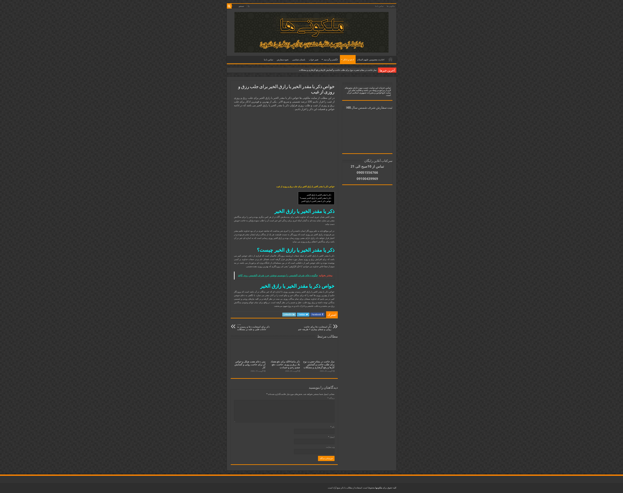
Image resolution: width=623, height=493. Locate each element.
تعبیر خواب (313, 59)
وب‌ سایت (330, 447)
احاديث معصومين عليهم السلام (370, 59)
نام (332, 427)
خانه (390, 59)
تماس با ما (379, 6)
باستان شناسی (298, 59)
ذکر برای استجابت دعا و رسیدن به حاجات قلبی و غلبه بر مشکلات (253, 327)
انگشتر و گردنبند (331, 59)
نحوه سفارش (283, 59)
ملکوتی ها (391, 6)
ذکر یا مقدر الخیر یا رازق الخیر (319, 195)
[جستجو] (229, 6)
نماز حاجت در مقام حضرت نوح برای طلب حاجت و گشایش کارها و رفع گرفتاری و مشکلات (338, 70)
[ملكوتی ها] (311, 32)
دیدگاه (331, 398)
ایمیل (331, 437)
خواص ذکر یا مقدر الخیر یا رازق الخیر (316, 201)
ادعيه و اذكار (348, 59)
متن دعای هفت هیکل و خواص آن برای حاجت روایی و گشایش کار (249, 364)
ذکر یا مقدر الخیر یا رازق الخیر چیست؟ (315, 198)
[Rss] (248, 6)
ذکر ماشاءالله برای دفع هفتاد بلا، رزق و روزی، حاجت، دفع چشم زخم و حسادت (285, 364)
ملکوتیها (378, 488)
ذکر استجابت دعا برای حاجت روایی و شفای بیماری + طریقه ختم (314, 327)
